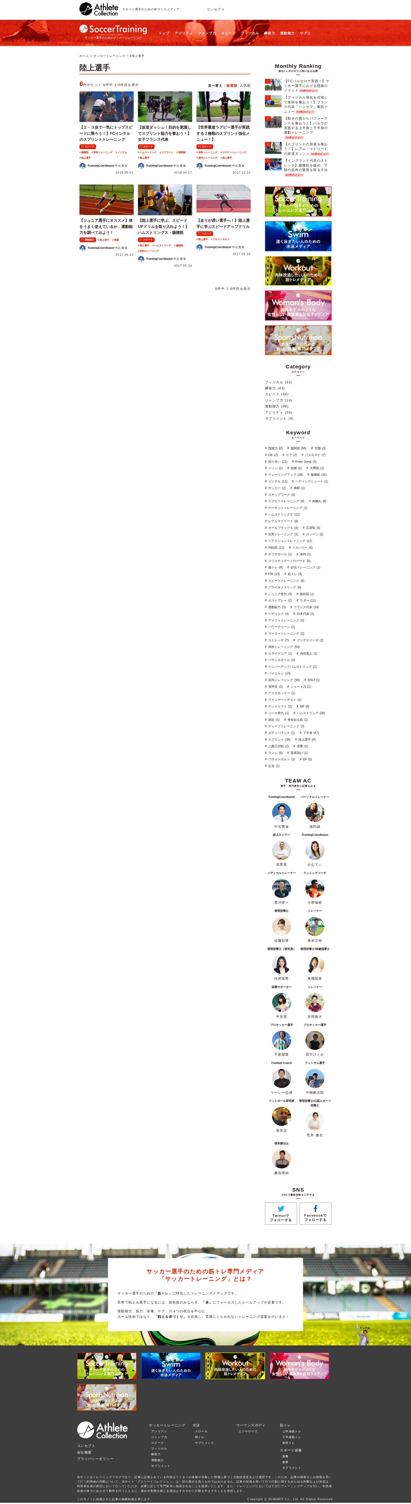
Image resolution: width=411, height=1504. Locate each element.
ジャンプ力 (207, 33)
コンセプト (216, 9)
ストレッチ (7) (278, 640)
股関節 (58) (298, 448)
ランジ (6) (275, 753)
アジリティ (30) (278, 412)
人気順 (245, 85)
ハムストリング (148, 152)
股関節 (182, 152)
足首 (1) (273, 766)
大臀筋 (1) (316, 468)
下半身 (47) (310, 733)
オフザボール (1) (279, 554)
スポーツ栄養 (291, 1450)
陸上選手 (86, 157)
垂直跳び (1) (298, 753)
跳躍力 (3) (275, 448)
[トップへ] (98, 13)
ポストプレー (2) (279, 600)
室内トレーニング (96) (283, 680)
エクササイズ (248, 1431)
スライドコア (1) (279, 653)
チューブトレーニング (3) (285, 726)
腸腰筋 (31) (318, 474)
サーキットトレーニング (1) (287, 508)
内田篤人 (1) (308, 653)
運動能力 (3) (276, 607)
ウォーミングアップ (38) (285, 474)
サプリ (305, 33)
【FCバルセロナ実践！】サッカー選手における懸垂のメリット (306, 85)
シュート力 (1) (300, 686)
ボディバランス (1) (281, 733)
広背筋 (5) (312, 528)
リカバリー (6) (302, 547)
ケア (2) (291, 455)
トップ (164, 33)
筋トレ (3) (294, 574)
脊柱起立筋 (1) (297, 720)
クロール (201, 1431)
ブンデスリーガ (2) (309, 640)
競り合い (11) (277, 461)
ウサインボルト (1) (281, 759)
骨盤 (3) (319, 448)
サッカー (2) (276, 488)
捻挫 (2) (295, 468)
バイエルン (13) (278, 673)
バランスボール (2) (281, 660)
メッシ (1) (275, 468)
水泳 (196, 1425)
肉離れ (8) (319, 501)
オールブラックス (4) (282, 528)
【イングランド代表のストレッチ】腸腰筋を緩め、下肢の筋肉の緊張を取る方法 (306, 165)
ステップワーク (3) (281, 494)
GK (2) (272, 455)
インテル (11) (277, 481)
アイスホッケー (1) (281, 693)
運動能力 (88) (277, 406)
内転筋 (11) (275, 547)
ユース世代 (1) (278, 713)
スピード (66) (277, 394)
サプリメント (160, 1466)
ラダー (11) (307, 600)
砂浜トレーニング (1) (304, 567)
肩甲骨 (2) (275, 686)
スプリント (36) (278, 739)
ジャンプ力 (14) (278, 400)
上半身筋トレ (291, 1431)
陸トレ (200, 1437)
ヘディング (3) (278, 614)
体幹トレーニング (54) (283, 647)
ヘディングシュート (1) (311, 481)
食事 (285, 1462)
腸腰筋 (84, 152)
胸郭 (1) (299, 488)
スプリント (167, 152)
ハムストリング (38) (310, 713)
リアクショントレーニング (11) (289, 541)
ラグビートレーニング (234, 152)
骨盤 (116, 240)
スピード (228, 33)
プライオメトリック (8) (284, 587)
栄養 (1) (302, 746)
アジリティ (184, 33)
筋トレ (285, 1425)
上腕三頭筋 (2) (278, 746)
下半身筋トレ (291, 1437)
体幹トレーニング (207, 152)
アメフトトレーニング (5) (285, 620)
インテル (122, 152)
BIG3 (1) (313, 680)
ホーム (84, 56)
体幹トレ (288, 1442)
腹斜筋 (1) (306, 594)
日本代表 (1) (305, 614)
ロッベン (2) (314, 534)
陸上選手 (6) (306, 739)
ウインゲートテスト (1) (284, 700)
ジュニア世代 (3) (279, 594)
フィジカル (250, 33)
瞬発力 (269, 33)
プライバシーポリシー (95, 1459)
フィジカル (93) (278, 382)
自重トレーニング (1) (282, 534)
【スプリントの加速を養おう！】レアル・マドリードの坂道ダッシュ (306, 148)
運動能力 (287, 33)
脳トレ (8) (275, 567)
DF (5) (307, 759)
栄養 (285, 1456)
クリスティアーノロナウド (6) (288, 561)
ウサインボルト (221, 239)
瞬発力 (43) (275, 388)
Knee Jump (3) (305, 461)
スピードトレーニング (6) (285, 580)
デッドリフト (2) (279, 706)
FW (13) (273, 574)
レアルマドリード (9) (282, 521)
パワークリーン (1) (281, 627)
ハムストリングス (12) (283, 514)
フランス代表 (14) (306, 607)
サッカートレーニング (109, 56)
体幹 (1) (305, 554)
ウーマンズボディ (251, 1425)
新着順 (231, 85)
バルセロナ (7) (314, 455)
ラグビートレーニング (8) (285, 501)
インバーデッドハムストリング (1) (292, 666)
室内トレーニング (103, 152)
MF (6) (304, 706)
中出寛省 (108, 165)
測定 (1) (273, 720)
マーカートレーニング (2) (285, 633)
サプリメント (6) (279, 418)
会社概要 (84, 1452)
